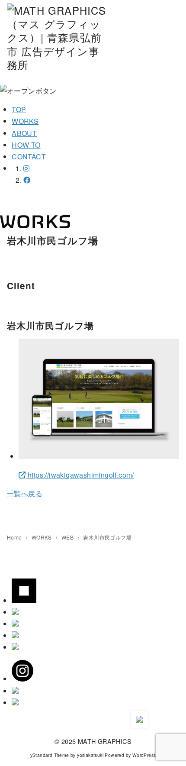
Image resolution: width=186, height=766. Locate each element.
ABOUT (24, 133)
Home (15, 537)
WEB (68, 537)
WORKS (25, 121)
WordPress (144, 755)
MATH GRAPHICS (104, 741)
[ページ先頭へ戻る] (139, 719)
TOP (19, 109)
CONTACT (29, 157)
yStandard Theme (49, 755)
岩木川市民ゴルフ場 (107, 537)
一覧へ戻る (24, 493)
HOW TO (26, 145)
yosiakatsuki (90, 755)
